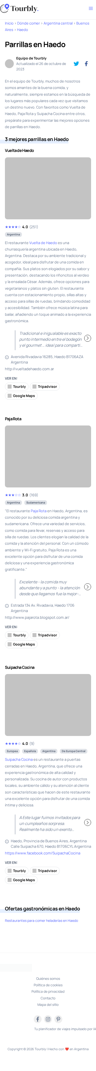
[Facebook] (38, 1019)
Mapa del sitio (48, 1004)
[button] (84, 188)
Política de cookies (48, 985)
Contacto (48, 998)
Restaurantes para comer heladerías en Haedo (41, 920)
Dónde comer (28, 23)
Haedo (22, 29)
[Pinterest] (58, 1019)
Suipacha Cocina (19, 759)
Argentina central (58, 23)
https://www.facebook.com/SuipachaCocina (42, 853)
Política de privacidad (48, 991)
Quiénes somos (48, 978)
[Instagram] (48, 1019)
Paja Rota (39, 510)
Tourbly (19, 386)
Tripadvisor (47, 386)
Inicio (9, 23)
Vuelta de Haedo (43, 242)
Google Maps (24, 395)
